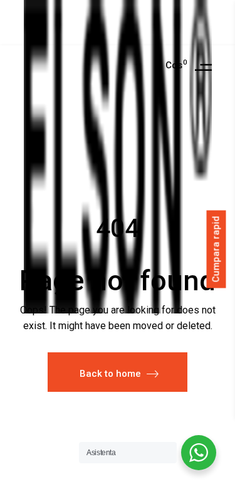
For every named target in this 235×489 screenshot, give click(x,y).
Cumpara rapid (216, 249)
